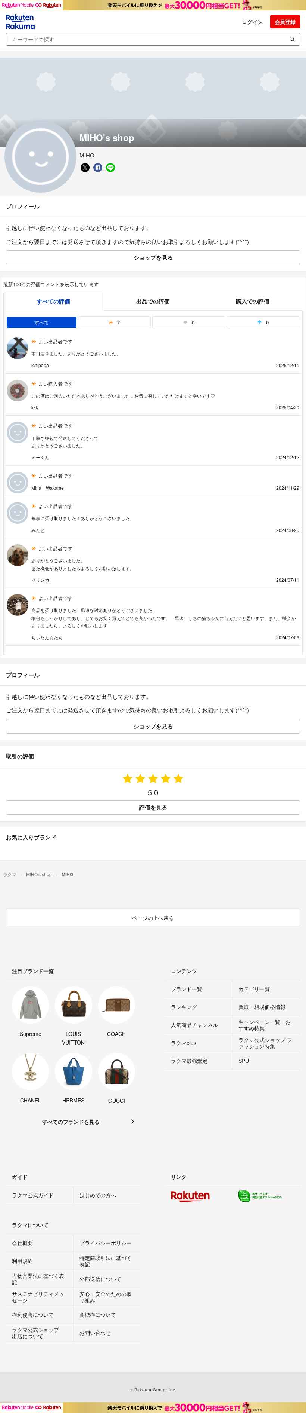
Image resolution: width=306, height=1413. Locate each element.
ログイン (252, 21)
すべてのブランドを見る (71, 1121)
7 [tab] (118, 322)
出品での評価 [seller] (153, 301)
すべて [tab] (41, 322)
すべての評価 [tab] (53, 301)
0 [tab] (192, 322)
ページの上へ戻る (153, 917)
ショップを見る (153, 257)
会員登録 (285, 21)
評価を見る (153, 807)
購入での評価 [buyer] (252, 301)
